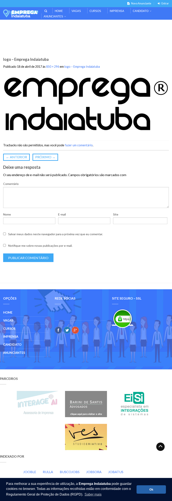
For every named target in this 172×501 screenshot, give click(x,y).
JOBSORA (94, 472)
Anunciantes (53, 16)
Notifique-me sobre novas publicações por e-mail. (40, 245)
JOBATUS (115, 472)
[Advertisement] (86, 25)
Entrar (165, 3)
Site (115, 214)
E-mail (62, 214)
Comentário (11, 184)
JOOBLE (29, 472)
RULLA (48, 472)
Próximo (45, 157)
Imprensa (117, 11)
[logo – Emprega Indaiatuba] (86, 105)
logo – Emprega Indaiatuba (82, 66)
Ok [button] (151, 489)
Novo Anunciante (141, 3)
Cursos (95, 11)
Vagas (76, 11)
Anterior (16, 157)
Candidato (141, 11)
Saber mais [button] (93, 494)
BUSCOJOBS (69, 472)
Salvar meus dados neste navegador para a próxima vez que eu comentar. (55, 234)
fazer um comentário (79, 145)
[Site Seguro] (122, 319)
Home (59, 11)
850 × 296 (52, 66)
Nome (7, 214)
